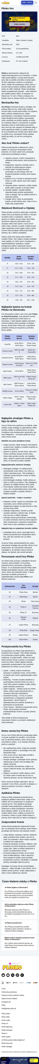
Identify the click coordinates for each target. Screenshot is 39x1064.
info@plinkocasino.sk (9, 1008)
